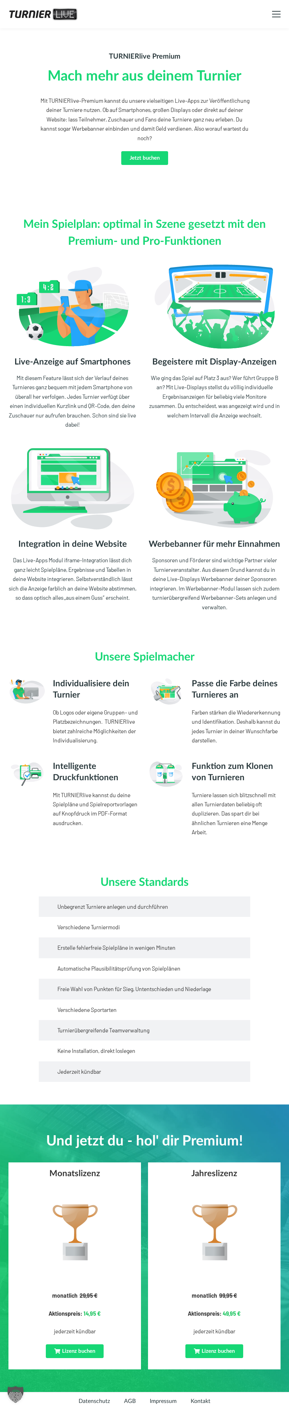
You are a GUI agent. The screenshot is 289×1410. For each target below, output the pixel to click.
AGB (130, 1401)
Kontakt (200, 1401)
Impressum (163, 1401)
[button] (75, 1351)
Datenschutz (94, 1401)
